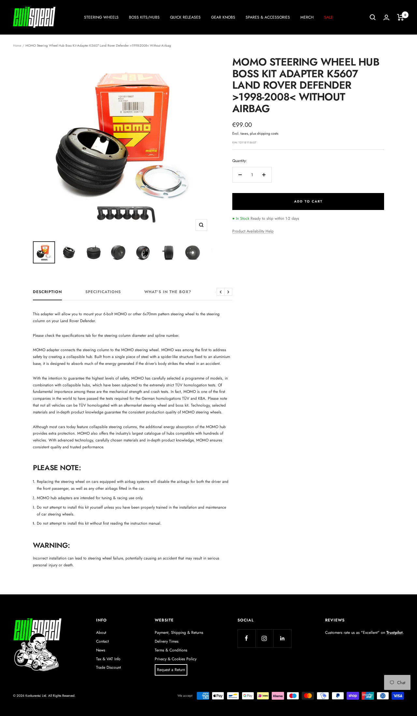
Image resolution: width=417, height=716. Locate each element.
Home (17, 45)
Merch (307, 17)
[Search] (373, 17)
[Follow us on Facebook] (246, 638)
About (101, 632)
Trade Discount (108, 667)
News (100, 650)
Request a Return (171, 670)
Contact (102, 641)
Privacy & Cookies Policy (175, 659)
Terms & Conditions (171, 650)
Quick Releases (185, 17)
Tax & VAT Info (108, 659)
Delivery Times (167, 641)
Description (47, 292)
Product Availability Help (253, 231)
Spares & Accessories (268, 17)
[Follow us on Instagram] (264, 638)
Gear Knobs (223, 17)
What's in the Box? (167, 292)
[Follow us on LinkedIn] (282, 638)
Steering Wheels (101, 17)
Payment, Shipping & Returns (179, 632)
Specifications (103, 292)
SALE (328, 17)
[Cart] (400, 17)
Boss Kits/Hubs (144, 17)
